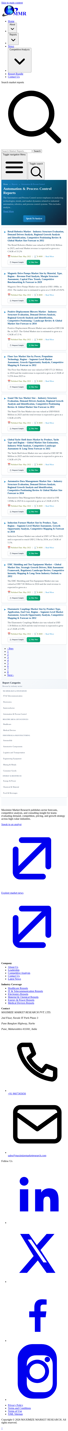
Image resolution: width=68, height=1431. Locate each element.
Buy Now (34, 262)
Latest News (14, 978)
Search (37, 151)
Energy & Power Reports (21, 1000)
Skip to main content (12, 2)
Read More (8, 211)
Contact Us (14, 76)
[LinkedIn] (37, 1222)
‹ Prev (10, 648)
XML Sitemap (15, 1414)
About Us (13, 967)
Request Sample (18, 262)
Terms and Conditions (19, 1408)
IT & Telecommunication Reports (25, 991)
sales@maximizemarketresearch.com (27, 1155)
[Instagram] (37, 1399)
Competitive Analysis (19, 973)
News (11, 46)
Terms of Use (15, 1411)
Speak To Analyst (34, 218)
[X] (37, 1281)
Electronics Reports (18, 994)
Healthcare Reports (18, 988)
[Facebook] (37, 1340)
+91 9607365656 (17, 1093)
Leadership (13, 970)
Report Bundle (15, 73)
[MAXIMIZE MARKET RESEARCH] (14, 10)
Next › (10, 675)
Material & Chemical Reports (23, 997)
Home (11, 21)
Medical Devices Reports (21, 1003)
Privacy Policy (15, 1405)
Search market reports (12, 82)
